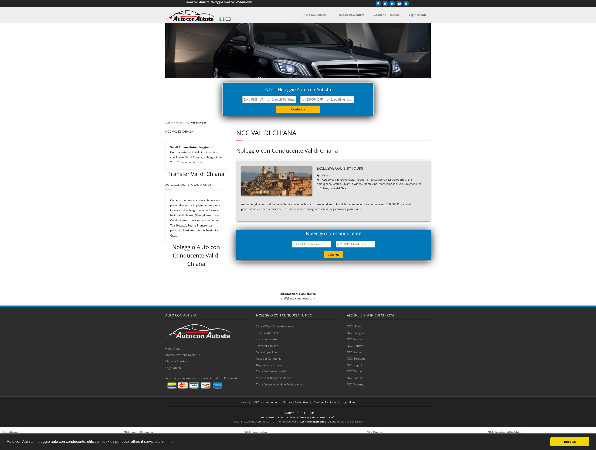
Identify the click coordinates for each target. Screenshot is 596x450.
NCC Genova (355, 346)
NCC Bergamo (356, 359)
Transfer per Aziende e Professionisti (280, 384)
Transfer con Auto (267, 339)
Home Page (172, 348)
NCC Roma (354, 352)
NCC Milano (354, 326)
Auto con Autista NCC (177, 122)
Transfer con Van (267, 346)
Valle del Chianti (339, 188)
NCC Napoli (354, 365)
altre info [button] (165, 441)
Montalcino (370, 183)
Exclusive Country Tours (340, 168)
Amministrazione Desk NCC (183, 355)
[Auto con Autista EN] (228, 19)
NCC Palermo (355, 384)
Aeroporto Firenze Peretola (338, 179)
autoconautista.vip (297, 417)
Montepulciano (388, 183)
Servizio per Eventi (268, 352)
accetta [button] (570, 441)
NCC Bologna (355, 333)
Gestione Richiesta (325, 402)
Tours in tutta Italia (268, 333)
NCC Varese (354, 339)
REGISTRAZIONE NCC (293, 413)
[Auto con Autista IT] (222, 19)
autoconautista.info (323, 417)
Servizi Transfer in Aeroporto (275, 326)
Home (243, 402)
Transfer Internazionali (271, 371)
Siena (325, 175)
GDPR (311, 413)
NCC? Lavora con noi (265, 402)
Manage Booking (176, 361)
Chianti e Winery (352, 183)
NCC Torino (354, 371)
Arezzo (337, 183)
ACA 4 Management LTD (314, 421)
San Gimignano (408, 183)
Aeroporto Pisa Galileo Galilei (373, 179)
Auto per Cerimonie (268, 359)
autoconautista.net (272, 417)
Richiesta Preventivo (295, 402)
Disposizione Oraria (269, 365)
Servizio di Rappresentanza (273, 378)
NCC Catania (355, 378)
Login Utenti (173, 368)
